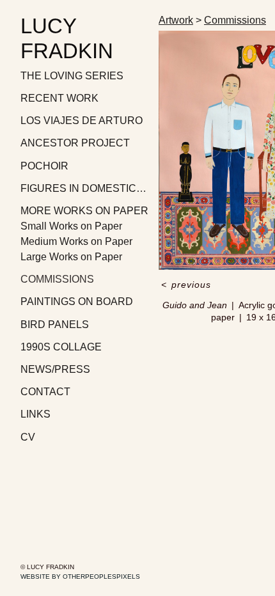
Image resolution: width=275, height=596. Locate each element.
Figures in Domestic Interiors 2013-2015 (84, 188)
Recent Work (59, 98)
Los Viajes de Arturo (81, 120)
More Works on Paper (84, 210)
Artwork (176, 20)
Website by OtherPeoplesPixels (80, 576)
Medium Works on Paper (76, 241)
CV (27, 437)
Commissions (57, 279)
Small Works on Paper (71, 226)
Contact (45, 391)
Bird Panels (54, 324)
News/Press (55, 369)
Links (35, 414)
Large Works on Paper (71, 256)
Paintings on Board (76, 301)
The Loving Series (71, 75)
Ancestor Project (75, 142)
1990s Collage (61, 346)
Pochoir (44, 166)
